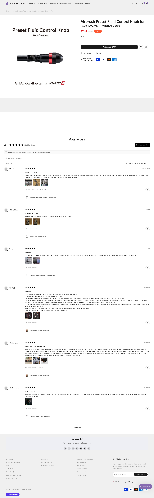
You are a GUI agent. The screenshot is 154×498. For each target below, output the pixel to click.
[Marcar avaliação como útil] (147, 189)
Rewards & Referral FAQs (13, 475)
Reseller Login (45, 459)
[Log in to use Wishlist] (141, 47)
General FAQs (10, 472)
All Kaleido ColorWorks (13, 462)
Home (7, 11)
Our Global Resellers (47, 465)
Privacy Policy (81, 475)
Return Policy (81, 465)
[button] (37, 145)
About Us (9, 465)
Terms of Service (82, 472)
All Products (9, 459)
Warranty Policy (82, 462)
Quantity (83, 36)
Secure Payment (82, 468)
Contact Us (9, 468)
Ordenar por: (129, 163)
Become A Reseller (47, 462)
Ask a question (87, 53)
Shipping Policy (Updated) (85, 459)
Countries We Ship (11, 478)
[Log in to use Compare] (146, 47)
